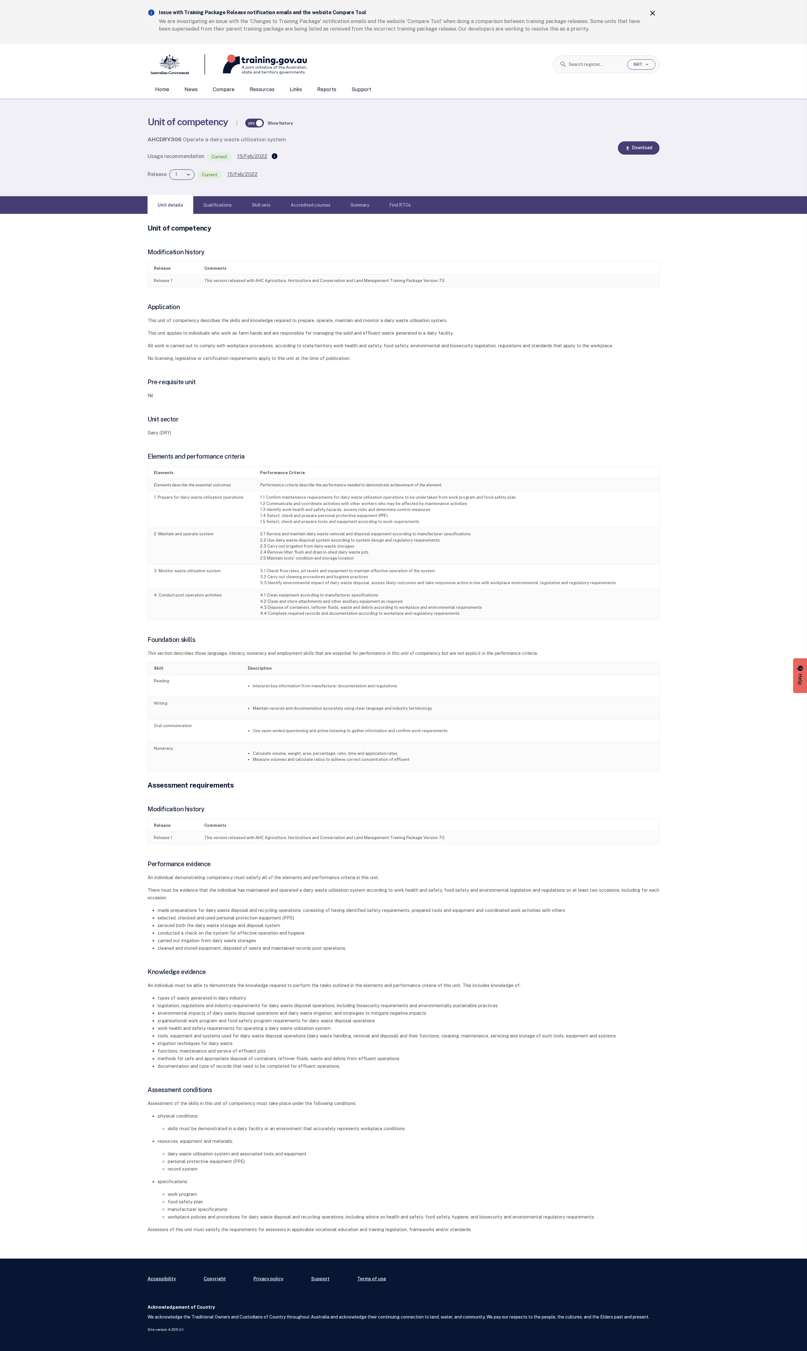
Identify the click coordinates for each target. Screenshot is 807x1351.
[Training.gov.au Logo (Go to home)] (256, 64)
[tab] (170, 205)
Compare (224, 89)
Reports (326, 89)
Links (296, 89)
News (191, 89)
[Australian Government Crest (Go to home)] (176, 64)
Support (361, 89)
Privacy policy (268, 1278)
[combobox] (596, 64)
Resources (262, 89)
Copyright (215, 1278)
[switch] (254, 123)
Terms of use (371, 1278)
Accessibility (162, 1278)
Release (157, 174)
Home (162, 89)
